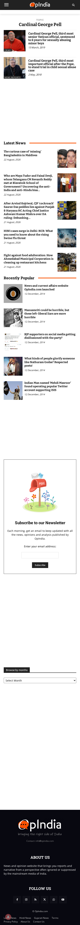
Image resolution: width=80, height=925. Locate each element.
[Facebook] (17, 899)
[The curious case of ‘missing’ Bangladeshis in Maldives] (66, 158)
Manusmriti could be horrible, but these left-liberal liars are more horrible (46, 313)
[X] (44, 899)
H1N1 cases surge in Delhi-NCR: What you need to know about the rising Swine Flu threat (28, 234)
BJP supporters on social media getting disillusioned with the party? (50, 336)
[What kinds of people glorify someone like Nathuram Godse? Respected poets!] (13, 366)
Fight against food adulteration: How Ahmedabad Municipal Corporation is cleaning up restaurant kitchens (28, 259)
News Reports (12, 77)
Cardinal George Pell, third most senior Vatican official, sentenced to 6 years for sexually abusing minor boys (51, 38)
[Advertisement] (40, 620)
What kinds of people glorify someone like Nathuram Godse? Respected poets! (49, 362)
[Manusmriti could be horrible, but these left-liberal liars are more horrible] (13, 317)
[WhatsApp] (53, 899)
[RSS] (35, 899)
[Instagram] (26, 899)
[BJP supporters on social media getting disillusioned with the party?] (13, 342)
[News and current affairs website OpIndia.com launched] (13, 293)
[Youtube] (62, 899)
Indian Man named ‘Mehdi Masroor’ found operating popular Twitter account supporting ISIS (47, 386)
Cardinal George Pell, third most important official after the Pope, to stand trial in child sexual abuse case (52, 65)
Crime (7, 50)
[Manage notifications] (8, 917)
